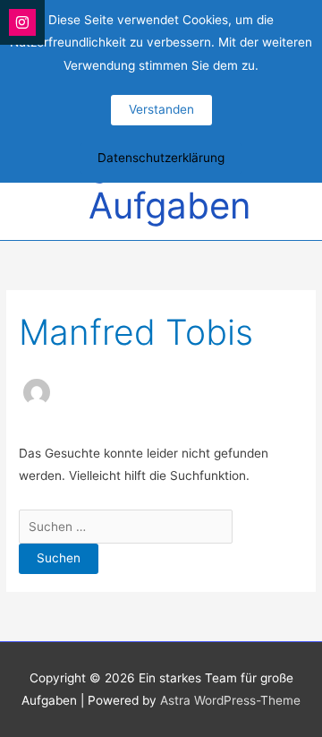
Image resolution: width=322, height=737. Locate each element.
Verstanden (161, 109)
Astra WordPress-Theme (230, 700)
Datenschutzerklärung (161, 157)
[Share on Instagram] (22, 22)
